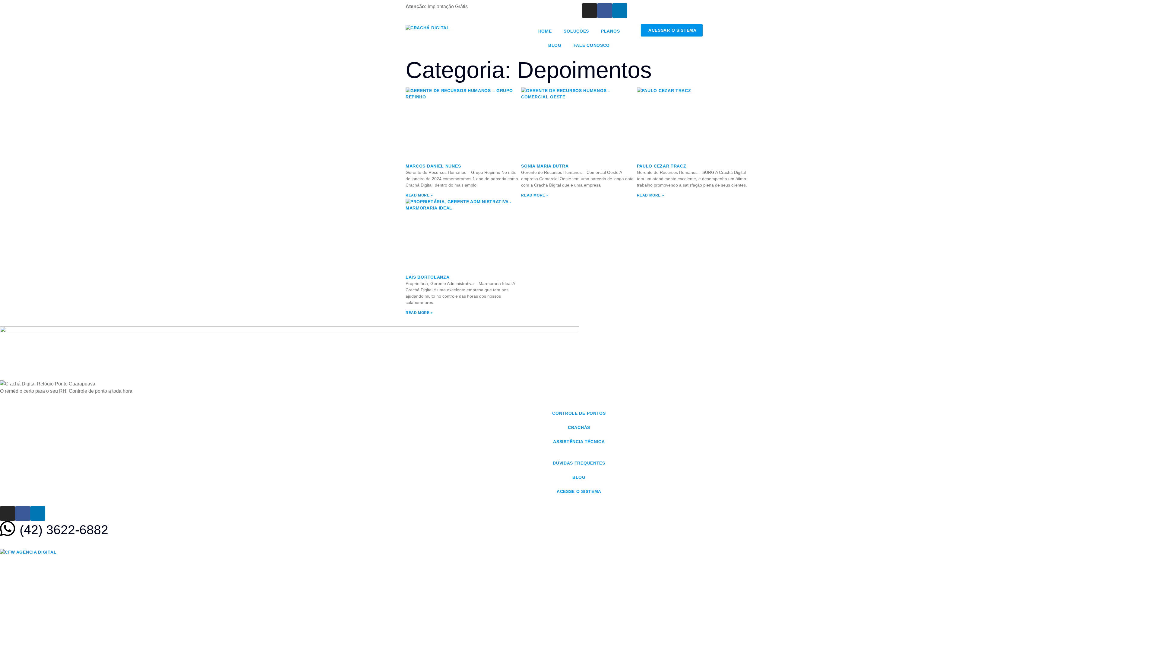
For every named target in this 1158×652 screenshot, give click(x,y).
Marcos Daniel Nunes (433, 166)
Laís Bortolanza (428, 277)
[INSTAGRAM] (589, 10)
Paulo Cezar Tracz (661, 166)
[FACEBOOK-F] (604, 10)
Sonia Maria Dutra (544, 166)
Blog (555, 45)
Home (545, 31)
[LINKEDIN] (619, 10)
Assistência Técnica (579, 441)
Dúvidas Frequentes (579, 463)
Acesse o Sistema (579, 491)
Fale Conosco (592, 45)
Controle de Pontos (579, 413)
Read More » (419, 195)
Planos (610, 31)
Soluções (576, 31)
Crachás (579, 427)
